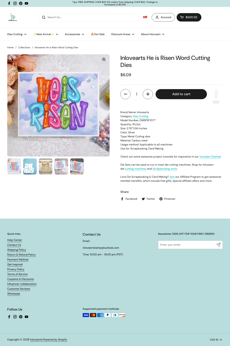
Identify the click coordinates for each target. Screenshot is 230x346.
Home (10, 47)
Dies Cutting (140, 116)
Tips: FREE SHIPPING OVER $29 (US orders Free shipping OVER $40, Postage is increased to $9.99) (115, 3)
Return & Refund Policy (21, 254)
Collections (24, 47)
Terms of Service (17, 274)
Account (166, 17)
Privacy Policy (15, 269)
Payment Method (17, 259)
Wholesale (13, 293)
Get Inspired (15, 264)
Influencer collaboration (22, 284)
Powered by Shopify (55, 339)
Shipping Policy (16, 250)
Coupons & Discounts (20, 279)
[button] (189, 17)
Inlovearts (36, 339)
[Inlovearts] (12, 17)
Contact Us (14, 245)
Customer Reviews (18, 289)
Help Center (14, 240)
